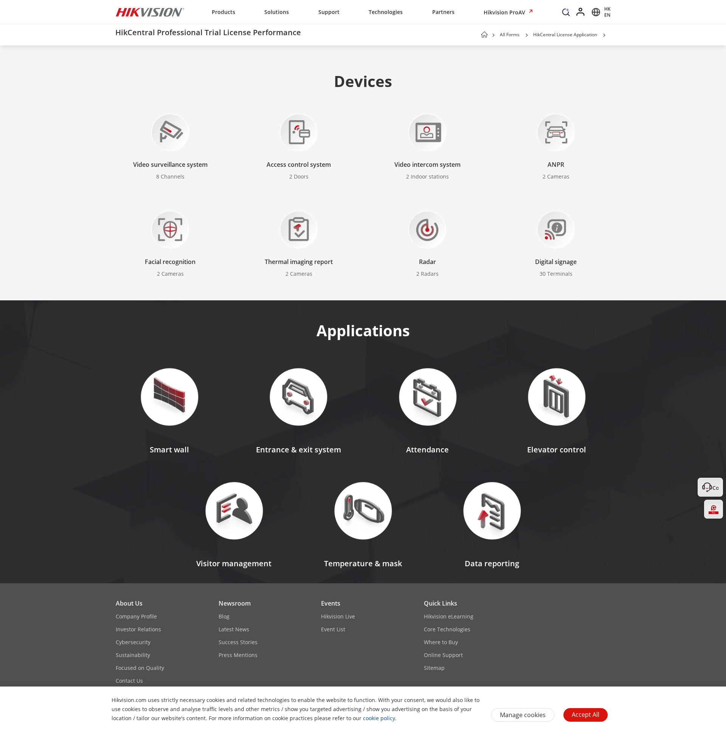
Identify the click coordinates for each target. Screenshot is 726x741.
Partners (443, 12)
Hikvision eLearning (448, 616)
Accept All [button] (585, 714)
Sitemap (434, 667)
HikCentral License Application (565, 34)
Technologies (386, 12)
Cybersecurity (133, 642)
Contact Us (129, 680)
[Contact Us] (713, 487)
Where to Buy (441, 642)
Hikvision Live (338, 616)
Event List (333, 629)
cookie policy (379, 718)
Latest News (234, 629)
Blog (224, 616)
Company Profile (136, 616)
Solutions (276, 12)
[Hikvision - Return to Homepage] (150, 12)
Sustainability (133, 655)
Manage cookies (523, 715)
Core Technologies (447, 629)
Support (329, 12)
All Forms (510, 34)
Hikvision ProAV (505, 12)
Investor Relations (138, 629)
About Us (129, 603)
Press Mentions (238, 655)
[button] (566, 14)
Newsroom (235, 603)
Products (223, 12)
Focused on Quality (140, 667)
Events (330, 603)
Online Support (443, 655)
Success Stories (238, 642)
